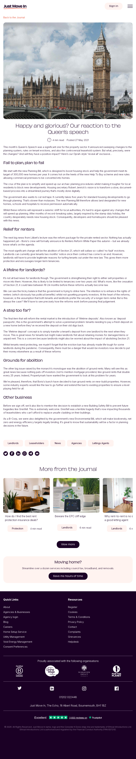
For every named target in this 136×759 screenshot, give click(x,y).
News (58, 443)
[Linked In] (52, 688)
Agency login (10, 617)
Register (72, 607)
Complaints (74, 631)
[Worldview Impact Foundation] (84, 670)
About (6, 607)
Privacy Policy (76, 621)
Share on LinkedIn (18, 454)
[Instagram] (84, 688)
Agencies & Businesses (16, 612)
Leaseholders (36, 443)
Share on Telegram (31, 454)
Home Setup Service (15, 631)
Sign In (113, 5)
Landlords (13, 443)
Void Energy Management (17, 641)
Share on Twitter (5, 454)
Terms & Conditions (79, 617)
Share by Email (37, 454)
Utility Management (14, 636)
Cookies (72, 612)
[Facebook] (116, 688)
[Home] (15, 7)
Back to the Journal (14, 17)
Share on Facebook (12, 454)
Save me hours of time (68, 575)
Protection (17, 528)
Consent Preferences (15, 646)
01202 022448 (68, 697)
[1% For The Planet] (116, 670)
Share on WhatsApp (24, 454)
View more (68, 544)
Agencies (76, 443)
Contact (72, 626)
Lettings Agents (100, 443)
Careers (7, 626)
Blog (5, 621)
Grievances (74, 636)
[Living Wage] (52, 670)
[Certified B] (19, 670)
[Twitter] (19, 688)
